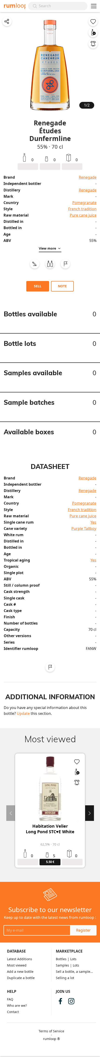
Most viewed (17, 965)
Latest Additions (19, 959)
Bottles (61, 959)
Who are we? (17, 1005)
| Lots (72, 959)
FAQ (10, 999)
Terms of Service (51, 1031)
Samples (62, 965)
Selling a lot (65, 978)
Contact (13, 1012)
